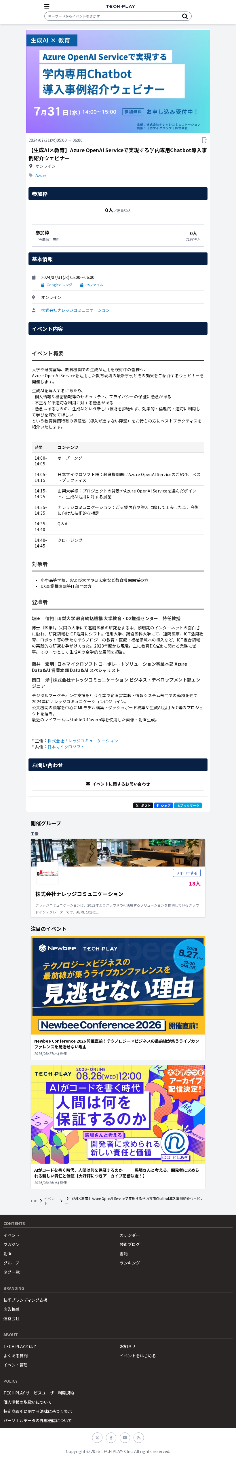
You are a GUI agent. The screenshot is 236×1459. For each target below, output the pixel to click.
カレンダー (130, 1235)
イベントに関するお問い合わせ (121, 784)
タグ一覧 (11, 1272)
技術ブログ (130, 1244)
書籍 (124, 1253)
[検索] (185, 16)
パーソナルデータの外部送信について (37, 1420)
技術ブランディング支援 (25, 1300)
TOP (34, 1200)
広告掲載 (11, 1309)
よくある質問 (15, 1355)
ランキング (130, 1263)
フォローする (186, 872)
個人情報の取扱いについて (27, 1402)
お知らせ (128, 1346)
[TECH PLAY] (120, 6)
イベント (49, 1200)
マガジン (11, 1244)
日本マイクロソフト (66, 747)
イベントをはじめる (138, 1355)
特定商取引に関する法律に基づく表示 (37, 1411)
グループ (11, 1263)
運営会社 (11, 1318)
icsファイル (94, 284)
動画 (7, 1253)
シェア (166, 805)
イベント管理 (15, 1365)
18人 (195, 883)
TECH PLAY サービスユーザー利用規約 (38, 1393)
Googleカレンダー (61, 284)
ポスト (146, 805)
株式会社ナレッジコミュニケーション (75, 310)
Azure (41, 175)
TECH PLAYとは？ (20, 1346)
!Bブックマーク (187, 805)
